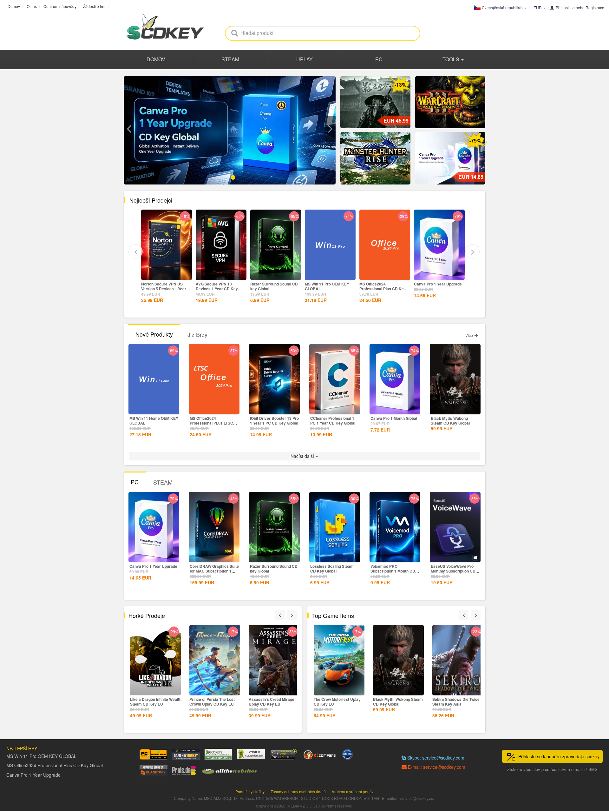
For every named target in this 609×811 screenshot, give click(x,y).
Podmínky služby (250, 791)
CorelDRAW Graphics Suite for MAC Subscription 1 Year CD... (214, 571)
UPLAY (304, 59)
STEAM (230, 59)
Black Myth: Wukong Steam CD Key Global (450, 420)
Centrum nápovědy (59, 6)
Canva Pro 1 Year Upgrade (383, 284)
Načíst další (303, 456)
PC (379, 59)
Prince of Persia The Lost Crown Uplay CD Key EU (152, 701)
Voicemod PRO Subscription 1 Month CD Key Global (392, 571)
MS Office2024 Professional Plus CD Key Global (328, 288)
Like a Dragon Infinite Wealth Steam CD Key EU (274, 701)
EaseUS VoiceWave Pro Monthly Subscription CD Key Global (453, 571)
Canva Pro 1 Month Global (393, 418)
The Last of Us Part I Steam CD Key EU (456, 701)
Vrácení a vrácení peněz (353, 791)
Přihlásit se (565, 7)
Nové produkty (154, 334)
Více (469, 335)
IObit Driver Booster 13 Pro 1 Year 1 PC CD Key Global (274, 420)
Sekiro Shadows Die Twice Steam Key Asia (396, 701)
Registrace (595, 7)
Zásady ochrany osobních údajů (298, 791)
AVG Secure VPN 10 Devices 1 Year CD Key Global (162, 288)
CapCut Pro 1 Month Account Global (432, 286)
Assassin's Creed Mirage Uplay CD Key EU (212, 701)
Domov (14, 6)
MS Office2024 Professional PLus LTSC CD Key (211, 423)
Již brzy (197, 334)
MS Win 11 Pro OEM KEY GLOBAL (272, 286)
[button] (129, 129)
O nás (32, 6)
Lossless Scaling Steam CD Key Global (332, 568)
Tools (451, 59)
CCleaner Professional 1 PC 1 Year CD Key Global (332, 420)
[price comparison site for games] (283, 754)
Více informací (166, 274)
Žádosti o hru (94, 6)
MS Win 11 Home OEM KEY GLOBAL (153, 420)
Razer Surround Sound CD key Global (219, 286)
